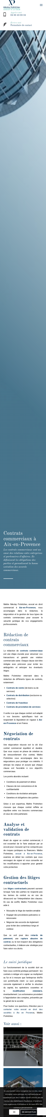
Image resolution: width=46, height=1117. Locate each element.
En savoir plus (29, 1112)
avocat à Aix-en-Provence (28, 853)
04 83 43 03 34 (18, 15)
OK (14, 1112)
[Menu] (41, 5)
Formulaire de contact (21, 25)
